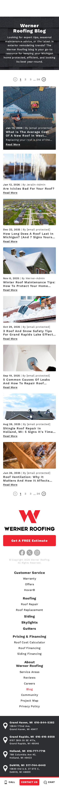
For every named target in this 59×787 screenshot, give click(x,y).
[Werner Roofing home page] (29, 520)
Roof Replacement (29, 609)
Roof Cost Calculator (29, 642)
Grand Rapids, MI (22, 736)
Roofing (29, 598)
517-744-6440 (36, 765)
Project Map (29, 700)
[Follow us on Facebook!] (22, 552)
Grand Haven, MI (21, 722)
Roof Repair (29, 604)
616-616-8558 (45, 736)
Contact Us (29, 782)
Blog (29, 689)
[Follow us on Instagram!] (37, 552)
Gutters (29, 628)
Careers (29, 683)
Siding (29, 616)
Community (29, 694)
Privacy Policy (29, 706)
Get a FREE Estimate (29, 540)
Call (12, 782)
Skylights (29, 622)
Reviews (29, 677)
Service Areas (29, 672)
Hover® (29, 590)
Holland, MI (17, 751)
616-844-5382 (44, 722)
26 (38, 79)
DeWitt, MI (17, 765)
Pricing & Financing (29, 636)
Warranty (29, 578)
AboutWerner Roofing (29, 664)
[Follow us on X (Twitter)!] (29, 552)
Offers (29, 584)
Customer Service (29, 572)
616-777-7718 (36, 751)
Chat (51, 782)
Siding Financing (29, 653)
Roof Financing (29, 648)
